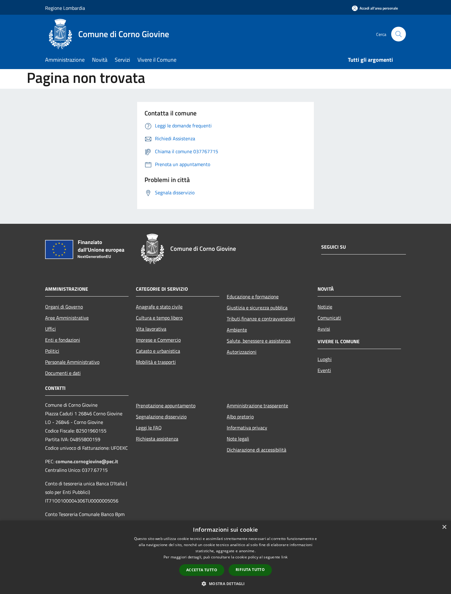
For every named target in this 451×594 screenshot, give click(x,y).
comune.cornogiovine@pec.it (87, 461)
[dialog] (225, 557)
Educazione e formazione (253, 296)
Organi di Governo (64, 306)
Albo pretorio (240, 416)
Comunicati (329, 317)
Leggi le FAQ (149, 427)
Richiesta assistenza (157, 438)
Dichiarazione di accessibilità (256, 449)
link (284, 557)
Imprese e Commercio (158, 340)
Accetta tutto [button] (201, 570)
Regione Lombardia (65, 8)
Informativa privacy (247, 427)
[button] (225, 583)
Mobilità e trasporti (156, 362)
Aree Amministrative (67, 317)
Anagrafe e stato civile (159, 306)
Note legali (238, 438)
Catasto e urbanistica (158, 351)
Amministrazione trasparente (257, 405)
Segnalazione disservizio (161, 416)
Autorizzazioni (241, 351)
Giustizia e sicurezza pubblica (257, 307)
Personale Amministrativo (72, 362)
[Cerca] (398, 34)
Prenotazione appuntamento (165, 405)
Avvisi (324, 328)
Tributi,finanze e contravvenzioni (261, 318)
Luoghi (325, 359)
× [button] (444, 527)
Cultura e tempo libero (159, 317)
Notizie (325, 306)
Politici (52, 351)
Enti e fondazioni (62, 340)
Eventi (324, 370)
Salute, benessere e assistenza (259, 340)
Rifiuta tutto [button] (250, 569)
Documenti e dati (63, 373)
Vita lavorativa (151, 328)
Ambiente (237, 329)
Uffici (50, 328)
